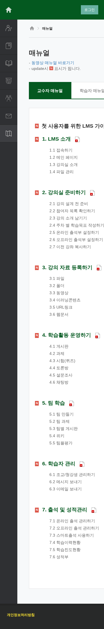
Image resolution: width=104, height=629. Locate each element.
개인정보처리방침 (21, 615)
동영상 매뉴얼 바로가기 (52, 62)
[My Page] (8, 28)
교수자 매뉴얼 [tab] (50, 90)
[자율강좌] (8, 98)
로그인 (89, 10)
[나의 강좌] (8, 45)
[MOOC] (8, 80)
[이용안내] (8, 133)
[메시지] (8, 116)
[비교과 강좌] (8, 63)
